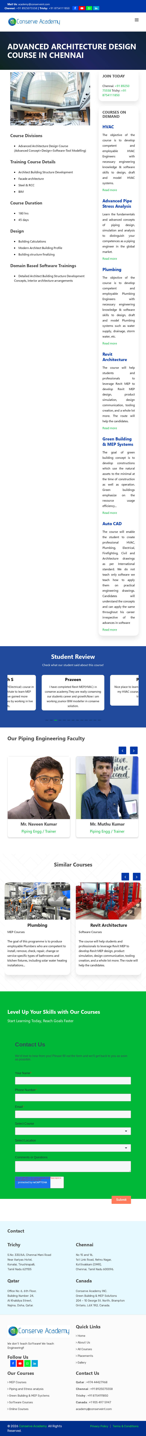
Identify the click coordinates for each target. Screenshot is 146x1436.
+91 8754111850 (59, 8)
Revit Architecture (108, 925)
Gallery (81, 1362)
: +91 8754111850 (92, 1395)
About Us (83, 1342)
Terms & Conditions (126, 1426)
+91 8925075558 (26, 8)
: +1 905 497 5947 (93, 1402)
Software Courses (20, 1402)
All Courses (84, 1349)
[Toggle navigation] (137, 20)
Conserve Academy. (33, 1426)
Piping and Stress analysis (26, 1389)
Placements (85, 1356)
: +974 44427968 (91, 1382)
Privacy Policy (99, 1426)
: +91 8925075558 (94, 1389)
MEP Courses (17, 1382)
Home (81, 1336)
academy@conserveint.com (34, 4)
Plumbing (37, 925)
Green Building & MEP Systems (28, 1395)
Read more (109, 190)
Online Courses (18, 1409)
